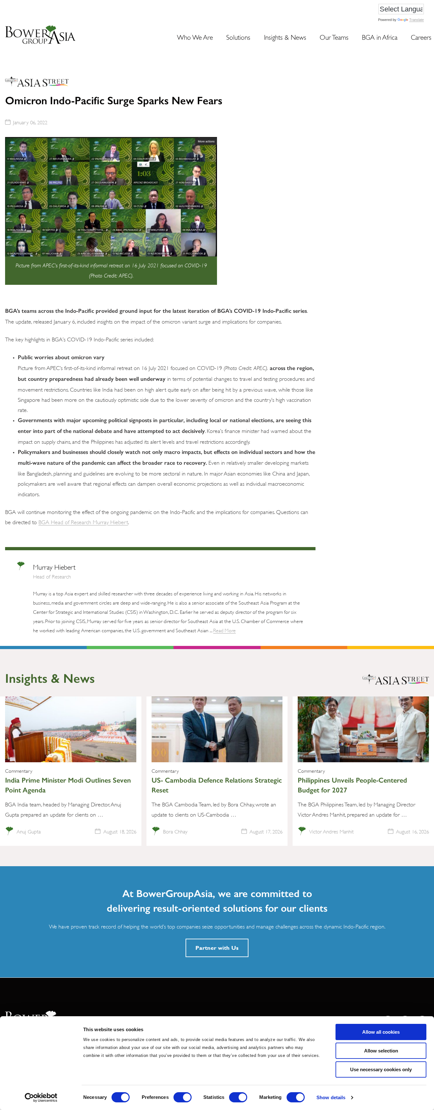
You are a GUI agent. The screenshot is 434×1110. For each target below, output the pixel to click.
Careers (421, 36)
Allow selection (381, 1050)
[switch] (182, 1097)
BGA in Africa (379, 36)
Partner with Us (217, 947)
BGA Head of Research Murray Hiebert (83, 521)
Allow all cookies (381, 1032)
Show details (330, 1097)
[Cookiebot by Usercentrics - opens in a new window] (41, 1097)
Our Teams (334, 36)
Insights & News (285, 36)
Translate (416, 20)
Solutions (238, 36)
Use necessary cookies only (381, 1069)
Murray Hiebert (54, 566)
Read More (224, 630)
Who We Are (195, 36)
